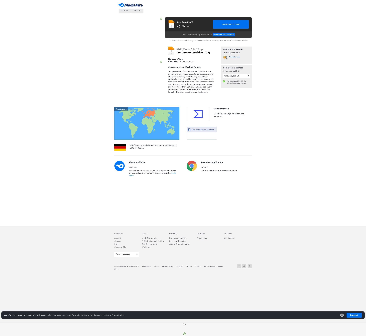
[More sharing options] (178, 26)
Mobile (149, 238)
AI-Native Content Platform (153, 241)
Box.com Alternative (177, 241)
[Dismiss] (342, 315)
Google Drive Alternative (179, 244)
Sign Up (125, 11)
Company (118, 233)
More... (117, 269)
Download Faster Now (223, 34)
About (118, 238)
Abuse (189, 266)
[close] (184, 324)
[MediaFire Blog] (250, 266)
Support (228, 233)
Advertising (146, 266)
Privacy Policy (167, 266)
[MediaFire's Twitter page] (244, 266)
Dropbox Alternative (178, 238)
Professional (202, 238)
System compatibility (231, 71)
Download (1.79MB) (231, 24)
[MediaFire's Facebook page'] (239, 266)
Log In (137, 11)
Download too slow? (208, 34)
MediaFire (130, 5)
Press (116, 244)
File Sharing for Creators (213, 266)
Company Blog (120, 247)
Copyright (180, 266)
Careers (117, 241)
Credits (197, 266)
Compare (173, 233)
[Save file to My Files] (188, 26)
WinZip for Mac (234, 57)
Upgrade (201, 233)
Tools (144, 233)
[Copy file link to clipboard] (183, 26)
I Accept (354, 315)
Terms (156, 266)
